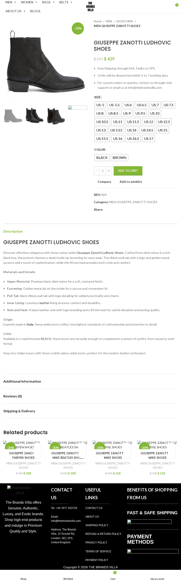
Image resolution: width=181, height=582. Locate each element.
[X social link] (111, 209)
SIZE (97, 97)
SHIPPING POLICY (96, 525)
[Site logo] (90, 6)
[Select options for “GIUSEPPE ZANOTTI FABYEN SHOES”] (37, 454)
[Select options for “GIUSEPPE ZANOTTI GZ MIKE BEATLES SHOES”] (82, 454)
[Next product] (175, 33)
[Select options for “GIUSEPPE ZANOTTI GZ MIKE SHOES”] (127, 454)
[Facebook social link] (106, 209)
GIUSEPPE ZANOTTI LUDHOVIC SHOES (51, 242)
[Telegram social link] (127, 209)
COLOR (99, 149)
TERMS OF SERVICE (98, 551)
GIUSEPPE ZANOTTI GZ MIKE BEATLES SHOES (68, 455)
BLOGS (35, 11)
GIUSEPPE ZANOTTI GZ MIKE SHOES (113, 455)
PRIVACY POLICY (96, 542)
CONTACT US (93, 508)
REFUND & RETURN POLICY (103, 534)
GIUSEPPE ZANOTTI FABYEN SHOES (23, 455)
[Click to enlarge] (11, 95)
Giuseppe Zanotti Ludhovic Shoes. (100, 252)
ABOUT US (13, 11)
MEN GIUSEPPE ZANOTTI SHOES (117, 26)
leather (44, 303)
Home (98, 21)
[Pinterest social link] (116, 209)
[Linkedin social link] (121, 209)
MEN (109, 21)
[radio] (100, 105)
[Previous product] (166, 33)
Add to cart (128, 170)
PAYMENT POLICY (96, 560)
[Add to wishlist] (37, 447)
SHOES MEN (125, 21)
